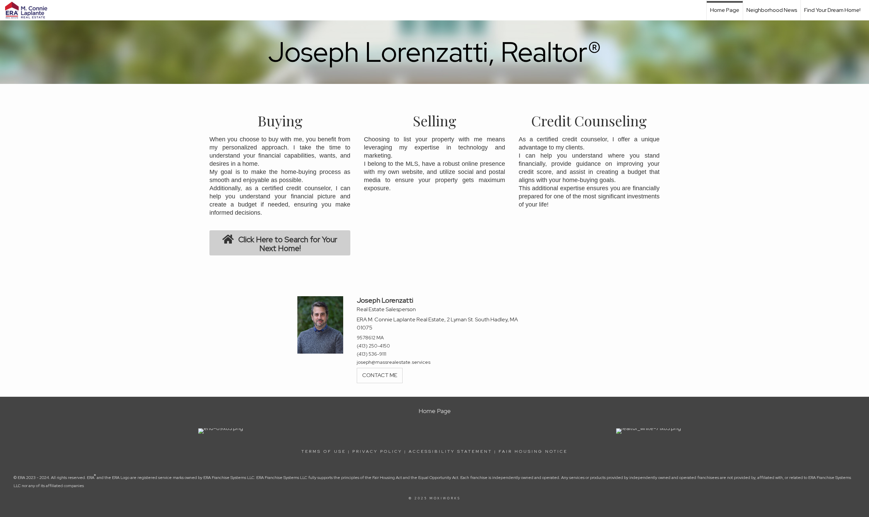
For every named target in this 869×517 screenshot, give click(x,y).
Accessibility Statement (450, 451)
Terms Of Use (323, 451)
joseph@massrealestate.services (393, 362)
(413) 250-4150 (373, 346)
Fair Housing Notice (533, 451)
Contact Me (379, 375)
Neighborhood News (771, 10)
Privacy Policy (377, 451)
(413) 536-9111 (371, 354)
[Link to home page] (29, 10)
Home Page (724, 10)
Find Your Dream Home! (832, 10)
